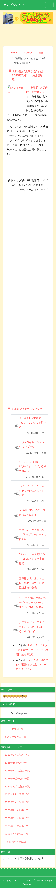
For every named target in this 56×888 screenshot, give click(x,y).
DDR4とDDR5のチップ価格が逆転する (32, 512)
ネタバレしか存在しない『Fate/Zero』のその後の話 (32, 534)
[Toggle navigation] (49, 5)
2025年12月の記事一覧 (17, 770)
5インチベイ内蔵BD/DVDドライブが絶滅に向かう (32, 466)
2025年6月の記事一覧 (16, 818)
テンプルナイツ (14, 4)
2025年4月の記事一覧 (16, 833)
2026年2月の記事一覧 (16, 754)
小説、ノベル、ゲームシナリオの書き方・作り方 (31, 491)
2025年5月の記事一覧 (16, 826)
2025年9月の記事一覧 (16, 794)
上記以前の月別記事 (15, 841)
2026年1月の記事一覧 (16, 762)
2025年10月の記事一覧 (17, 786)
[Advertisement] (28, 35)
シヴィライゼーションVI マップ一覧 (31, 444)
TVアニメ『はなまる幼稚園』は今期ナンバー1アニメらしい (32, 665)
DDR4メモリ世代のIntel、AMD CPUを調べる (32, 422)
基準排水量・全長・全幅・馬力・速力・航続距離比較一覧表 (31, 583)
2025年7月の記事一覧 (16, 810)
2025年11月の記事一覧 (16, 778)
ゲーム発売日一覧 (14, 728)
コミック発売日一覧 (15, 736)
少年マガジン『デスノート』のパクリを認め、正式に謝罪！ (31, 627)
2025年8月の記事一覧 (16, 802)
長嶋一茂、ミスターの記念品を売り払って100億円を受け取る (32, 650)
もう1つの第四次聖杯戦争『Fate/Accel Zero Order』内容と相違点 (32, 602)
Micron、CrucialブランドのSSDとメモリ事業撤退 (32, 559)
